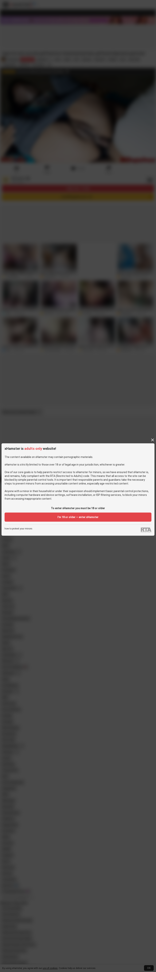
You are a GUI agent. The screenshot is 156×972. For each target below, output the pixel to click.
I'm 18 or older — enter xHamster (78, 517)
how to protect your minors (18, 529)
